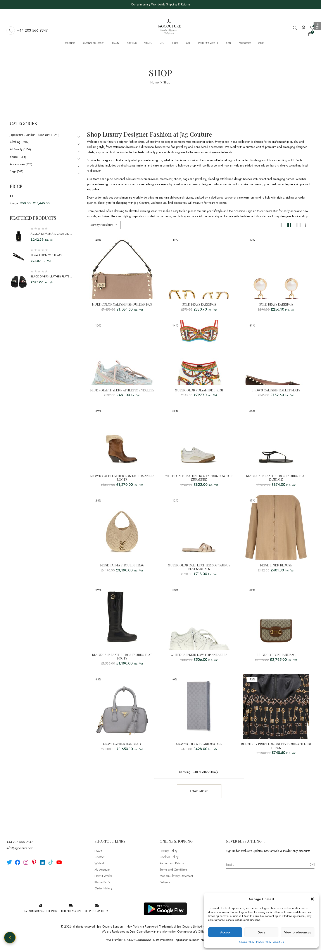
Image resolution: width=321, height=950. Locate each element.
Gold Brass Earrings (199, 304)
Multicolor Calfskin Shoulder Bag (122, 304)
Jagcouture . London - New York (30, 135)
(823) (29, 164)
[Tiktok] (51, 862)
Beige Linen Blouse (276, 565)
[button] (312, 899)
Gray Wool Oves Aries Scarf (199, 744)
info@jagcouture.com (20, 848)
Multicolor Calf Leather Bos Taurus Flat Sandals (199, 567)
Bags (13, 171)
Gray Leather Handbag (122, 744)
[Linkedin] (42, 862)
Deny (261, 932)
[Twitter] (9, 862)
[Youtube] (59, 862)
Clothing (15, 142)
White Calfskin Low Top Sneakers (199, 655)
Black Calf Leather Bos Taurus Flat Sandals (276, 478)
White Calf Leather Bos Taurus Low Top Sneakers (199, 478)
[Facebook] (17, 862)
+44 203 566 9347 (32, 30)
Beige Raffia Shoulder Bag (122, 565)
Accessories (17, 164)
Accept (225, 932)
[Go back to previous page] (10, 937)
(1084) (22, 157)
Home (154, 82)
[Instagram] (26, 862)
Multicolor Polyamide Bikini (199, 390)
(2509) (25, 142)
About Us (278, 942)
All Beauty (16, 149)
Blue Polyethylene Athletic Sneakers (122, 390)
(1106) (27, 149)
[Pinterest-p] (34, 862)
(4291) (55, 135)
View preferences (297, 932)
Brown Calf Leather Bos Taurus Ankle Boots (122, 478)
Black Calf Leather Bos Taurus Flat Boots (122, 657)
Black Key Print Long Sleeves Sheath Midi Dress (276, 746)
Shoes (13, 157)
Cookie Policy (246, 942)
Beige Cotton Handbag (276, 655)
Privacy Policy (263, 942)
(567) (20, 171)
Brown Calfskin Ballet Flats (276, 390)
